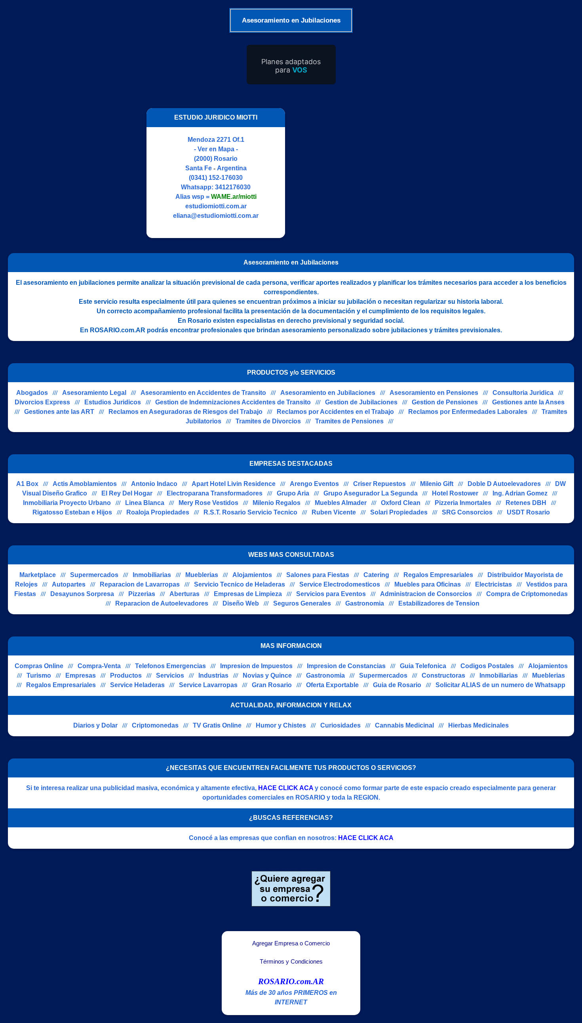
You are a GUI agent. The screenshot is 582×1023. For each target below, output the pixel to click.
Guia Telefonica (423, 666)
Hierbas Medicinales (478, 725)
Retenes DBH (526, 502)
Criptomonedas (155, 725)
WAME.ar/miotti (234, 196)
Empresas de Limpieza (248, 594)
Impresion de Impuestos (256, 666)
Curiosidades (340, 725)
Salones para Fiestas (317, 575)
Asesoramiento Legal (94, 392)
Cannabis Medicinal (404, 725)
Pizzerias (141, 594)
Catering (376, 575)
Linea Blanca (144, 502)
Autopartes (69, 584)
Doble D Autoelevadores (504, 483)
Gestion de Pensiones (445, 402)
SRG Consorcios (467, 512)
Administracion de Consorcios (426, 594)
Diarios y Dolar (95, 725)
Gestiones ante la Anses (528, 402)
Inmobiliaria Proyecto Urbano (67, 502)
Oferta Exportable (332, 685)
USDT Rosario (528, 512)
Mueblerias (201, 575)
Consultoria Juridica (523, 392)
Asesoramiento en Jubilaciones (327, 392)
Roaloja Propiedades (157, 512)
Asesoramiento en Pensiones (434, 392)
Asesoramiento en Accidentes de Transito (203, 392)
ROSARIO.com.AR (291, 981)
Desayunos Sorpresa (82, 594)
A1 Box (27, 483)
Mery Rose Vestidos (208, 502)
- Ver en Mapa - (216, 149)
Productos (126, 675)
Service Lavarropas (208, 685)
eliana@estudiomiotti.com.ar (216, 215)
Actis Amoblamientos (85, 483)
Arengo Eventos (314, 483)
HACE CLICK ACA (285, 788)
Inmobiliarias (152, 575)
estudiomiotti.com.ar (216, 206)
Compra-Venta (99, 666)
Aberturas (184, 594)
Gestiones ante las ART (59, 411)
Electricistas (493, 584)
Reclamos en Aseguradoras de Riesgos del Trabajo (185, 411)
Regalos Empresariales (438, 575)
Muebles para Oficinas (427, 584)
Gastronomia (364, 603)
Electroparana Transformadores (214, 493)
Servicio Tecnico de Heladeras (239, 584)
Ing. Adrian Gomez (520, 493)
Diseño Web (241, 603)
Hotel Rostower (455, 493)
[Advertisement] (359, 173)
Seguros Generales (302, 603)
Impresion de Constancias (346, 666)
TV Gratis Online (217, 725)
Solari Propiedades (399, 512)
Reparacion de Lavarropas (140, 584)
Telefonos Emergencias (170, 666)
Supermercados (94, 575)
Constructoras (443, 675)
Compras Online (39, 666)
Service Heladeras (137, 685)
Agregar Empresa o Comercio (291, 943)
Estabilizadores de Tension (438, 603)
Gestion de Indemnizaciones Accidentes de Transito (233, 402)
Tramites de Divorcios (268, 421)
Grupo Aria (293, 493)
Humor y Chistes (281, 725)
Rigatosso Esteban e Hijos (72, 512)
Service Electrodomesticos (339, 584)
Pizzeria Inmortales (463, 502)
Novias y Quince (267, 675)
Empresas (80, 675)
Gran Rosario (272, 685)
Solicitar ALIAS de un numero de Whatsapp (500, 685)
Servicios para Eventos (331, 594)
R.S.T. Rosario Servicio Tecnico (250, 512)
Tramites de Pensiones (349, 421)
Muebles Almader (341, 502)
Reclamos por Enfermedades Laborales (467, 411)
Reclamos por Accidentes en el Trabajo (335, 411)
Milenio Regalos (277, 502)
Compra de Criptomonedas (527, 594)
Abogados (32, 392)
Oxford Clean (400, 502)
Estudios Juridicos (112, 402)
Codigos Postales (487, 666)
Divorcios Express (42, 402)
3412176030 (233, 187)
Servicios (170, 675)
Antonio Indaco (154, 483)
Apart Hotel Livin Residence (234, 483)
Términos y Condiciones (291, 961)
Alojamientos (252, 575)
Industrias (213, 675)
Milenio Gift (436, 483)
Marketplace (37, 575)
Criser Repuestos (379, 483)
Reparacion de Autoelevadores (161, 603)
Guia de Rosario (397, 685)
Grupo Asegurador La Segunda (370, 493)
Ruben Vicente (334, 512)
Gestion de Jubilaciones (361, 402)
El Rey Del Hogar (126, 493)
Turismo (39, 675)
